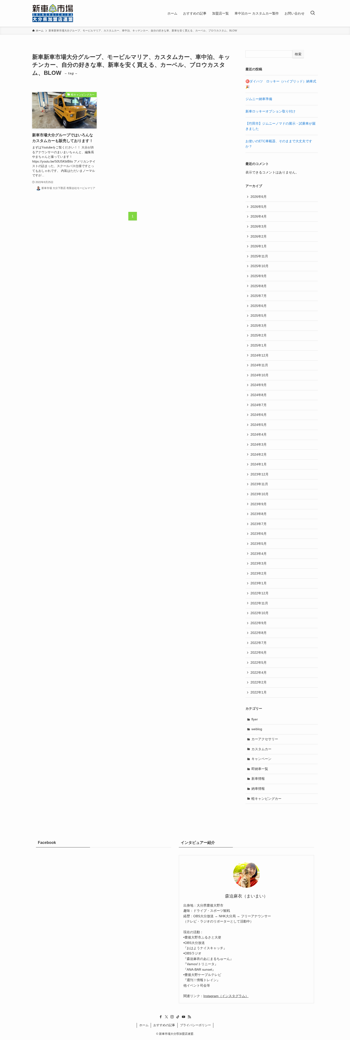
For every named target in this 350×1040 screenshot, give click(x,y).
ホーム (144, 1025)
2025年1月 (258, 345)
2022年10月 (259, 613)
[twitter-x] (166, 1017)
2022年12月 (259, 593)
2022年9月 (258, 623)
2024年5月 (258, 425)
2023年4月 (258, 554)
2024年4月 (258, 434)
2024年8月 (258, 395)
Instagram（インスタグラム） (226, 996)
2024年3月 (258, 444)
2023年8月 (258, 514)
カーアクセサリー (264, 739)
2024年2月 (258, 454)
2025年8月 (258, 286)
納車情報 (258, 788)
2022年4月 (258, 672)
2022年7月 (258, 643)
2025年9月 (258, 276)
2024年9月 (258, 385)
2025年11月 (259, 256)
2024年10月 (259, 375)
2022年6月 (258, 652)
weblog (256, 729)
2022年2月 (258, 682)
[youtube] (183, 1017)
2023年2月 (258, 573)
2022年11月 (259, 603)
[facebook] (161, 1017)
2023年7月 (258, 524)
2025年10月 (259, 266)
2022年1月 (258, 692)
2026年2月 (258, 236)
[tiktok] (178, 1017)
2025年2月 (258, 335)
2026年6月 (258, 197)
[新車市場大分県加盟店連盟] (52, 13)
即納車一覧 (259, 769)
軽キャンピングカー (266, 798)
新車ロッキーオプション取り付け (270, 111)
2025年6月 (258, 306)
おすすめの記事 (164, 1025)
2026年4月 (258, 216)
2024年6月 (258, 415)
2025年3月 (258, 325)
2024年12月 (259, 355)
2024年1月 (258, 464)
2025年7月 (258, 296)
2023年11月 (259, 484)
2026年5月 (258, 207)
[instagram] (172, 1017)
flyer (254, 719)
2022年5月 (258, 662)
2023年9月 (258, 504)
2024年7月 (258, 405)
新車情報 (258, 778)
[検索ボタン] (312, 13)
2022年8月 (258, 633)
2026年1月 (258, 246)
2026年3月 (258, 226)
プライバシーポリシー (195, 1025)
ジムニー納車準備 (258, 99)
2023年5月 (258, 543)
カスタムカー (261, 749)
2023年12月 (259, 474)
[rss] (189, 1017)
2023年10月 (259, 494)
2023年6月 (258, 533)
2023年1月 (258, 583)
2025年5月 (258, 315)
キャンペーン (261, 759)
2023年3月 (258, 563)
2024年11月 (259, 365)
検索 (298, 54)
